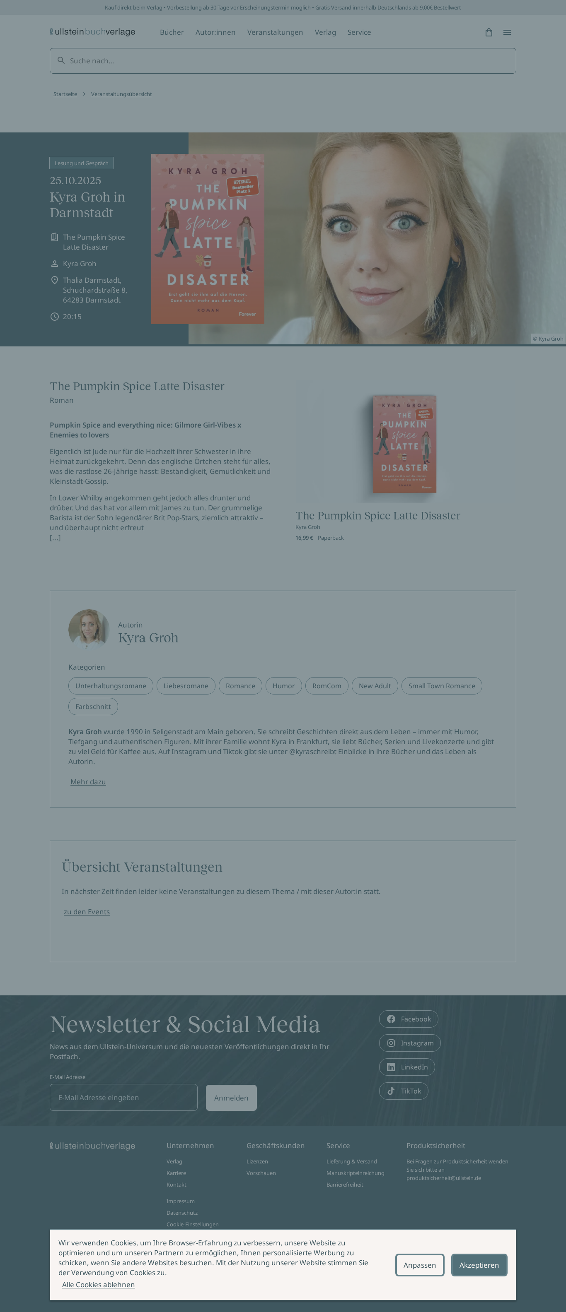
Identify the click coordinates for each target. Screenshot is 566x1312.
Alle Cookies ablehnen (98, 1284)
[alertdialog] (283, 1264)
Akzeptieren (479, 1265)
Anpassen (420, 1265)
